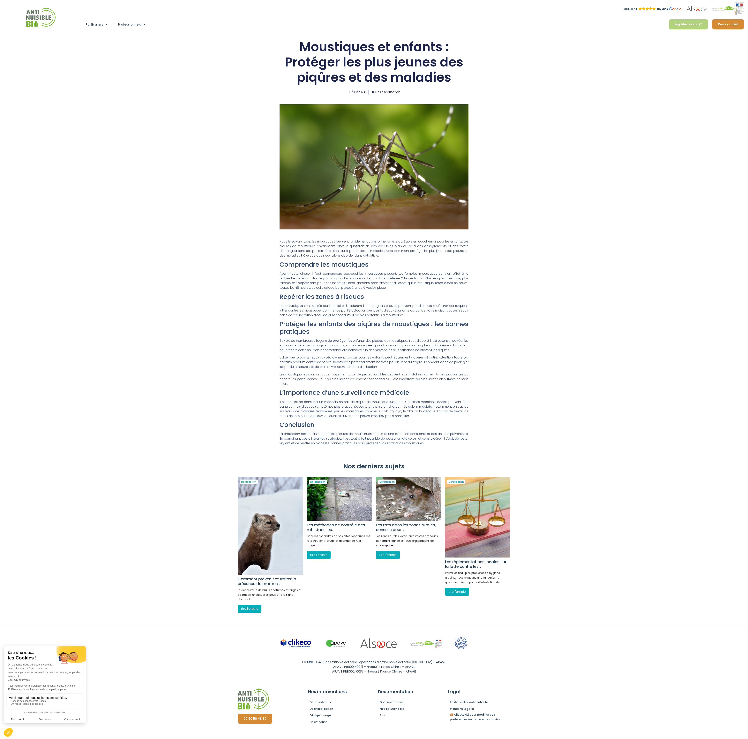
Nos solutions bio (392, 709)
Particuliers (94, 24)
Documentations (392, 702)
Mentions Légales (462, 709)
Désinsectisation (387, 92)
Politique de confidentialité (469, 702)
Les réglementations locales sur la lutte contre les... (475, 564)
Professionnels (129, 24)
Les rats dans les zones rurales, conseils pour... (406, 527)
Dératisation (248, 481)
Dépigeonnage (320, 715)
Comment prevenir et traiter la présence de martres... (267, 581)
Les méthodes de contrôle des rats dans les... (336, 527)
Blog (383, 715)
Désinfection (318, 722)
